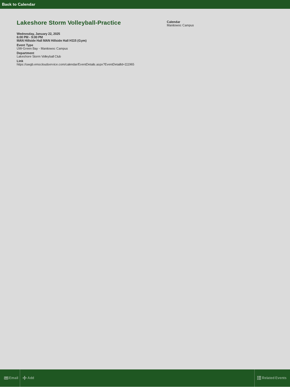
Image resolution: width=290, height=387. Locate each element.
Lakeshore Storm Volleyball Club (39, 56)
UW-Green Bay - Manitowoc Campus (42, 48)
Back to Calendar (18, 4)
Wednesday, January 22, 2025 (38, 33)
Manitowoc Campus (180, 25)
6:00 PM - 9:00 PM (30, 37)
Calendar (173, 22)
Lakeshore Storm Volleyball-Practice (69, 22)
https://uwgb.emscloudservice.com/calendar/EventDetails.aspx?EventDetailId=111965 (75, 64)
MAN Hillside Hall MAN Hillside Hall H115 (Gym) (52, 40)
